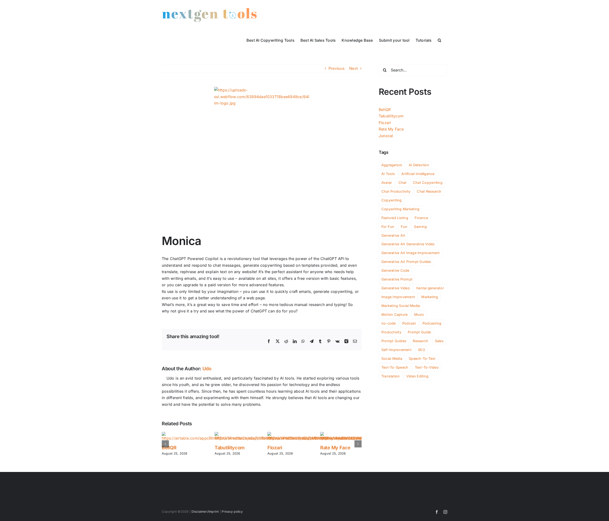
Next (353, 68)
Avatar (386, 182)
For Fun (387, 227)
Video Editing (417, 376)
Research (420, 341)
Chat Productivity (395, 191)
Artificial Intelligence (418, 174)
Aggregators (391, 165)
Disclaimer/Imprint (205, 511)
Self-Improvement (396, 350)
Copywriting (391, 200)
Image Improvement (398, 297)
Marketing (429, 297)
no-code (388, 323)
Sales (439, 341)
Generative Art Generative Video (408, 244)
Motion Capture (394, 314)
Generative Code (395, 270)
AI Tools (388, 174)
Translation (390, 376)
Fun (404, 227)
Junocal (386, 135)
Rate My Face (335, 448)
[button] (439, 40)
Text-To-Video (427, 367)
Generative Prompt (397, 279)
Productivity (391, 332)
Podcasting (431, 323)
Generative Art (393, 235)
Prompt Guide (419, 332)
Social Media (391, 358)
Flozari (274, 448)
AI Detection (419, 165)
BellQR (169, 448)
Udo (206, 368)
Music (419, 314)
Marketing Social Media (400, 306)
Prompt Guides (393, 341)
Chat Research (429, 191)
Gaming (420, 227)
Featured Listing (394, 218)
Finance (421, 218)
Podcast (409, 323)
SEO (421, 350)
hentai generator (430, 288)
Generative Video (395, 288)
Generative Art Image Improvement (410, 253)
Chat (402, 182)
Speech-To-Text (422, 358)
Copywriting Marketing (400, 209)
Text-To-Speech (394, 367)
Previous (336, 68)
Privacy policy (232, 511)
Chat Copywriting (427, 182)
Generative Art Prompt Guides (406, 262)
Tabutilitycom (230, 448)
